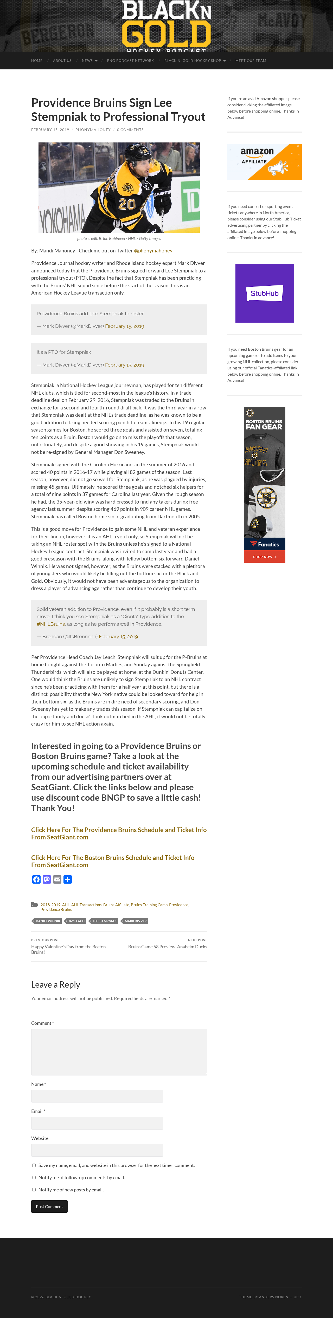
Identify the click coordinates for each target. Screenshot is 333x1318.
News (87, 60)
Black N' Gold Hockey (68, 1297)
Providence (178, 904)
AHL (66, 904)
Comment (42, 1023)
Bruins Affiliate (116, 904)
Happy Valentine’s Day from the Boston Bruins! (68, 946)
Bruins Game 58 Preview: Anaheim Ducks (167, 943)
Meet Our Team (250, 60)
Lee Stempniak (105, 921)
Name (38, 1084)
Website (39, 1138)
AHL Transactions (86, 904)
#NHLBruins (51, 624)
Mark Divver (136, 921)
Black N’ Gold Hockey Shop (192, 60)
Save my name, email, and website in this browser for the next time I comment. (117, 1165)
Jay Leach (76, 921)
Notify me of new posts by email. (71, 1189)
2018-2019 (51, 904)
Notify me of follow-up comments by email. (82, 1177)
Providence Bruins (56, 909)
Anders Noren (274, 1297)
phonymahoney (93, 129)
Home (37, 60)
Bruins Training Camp (149, 904)
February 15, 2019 (50, 129)
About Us (62, 60)
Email (38, 1111)
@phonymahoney (153, 250)
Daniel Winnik (48, 921)
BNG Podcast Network (130, 60)
